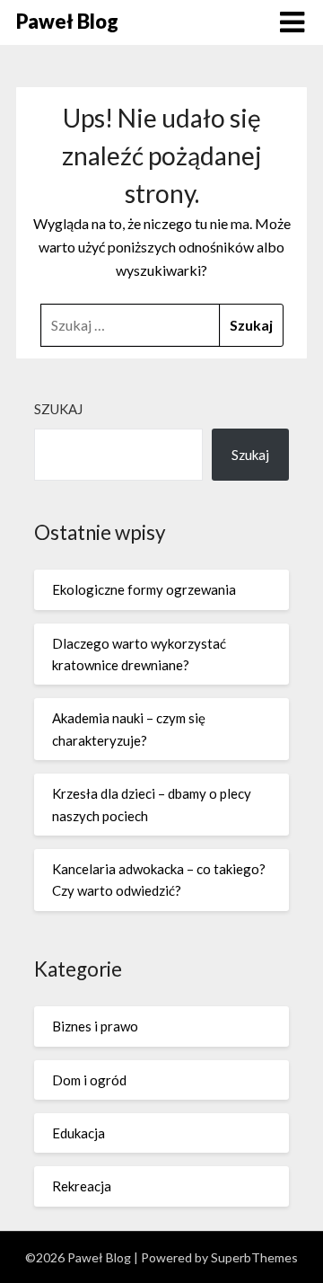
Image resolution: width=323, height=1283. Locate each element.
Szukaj (58, 409)
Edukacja (78, 1133)
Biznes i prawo (95, 1026)
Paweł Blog (67, 21)
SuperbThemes (254, 1257)
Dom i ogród (89, 1080)
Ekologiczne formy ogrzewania (144, 589)
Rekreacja (81, 1186)
